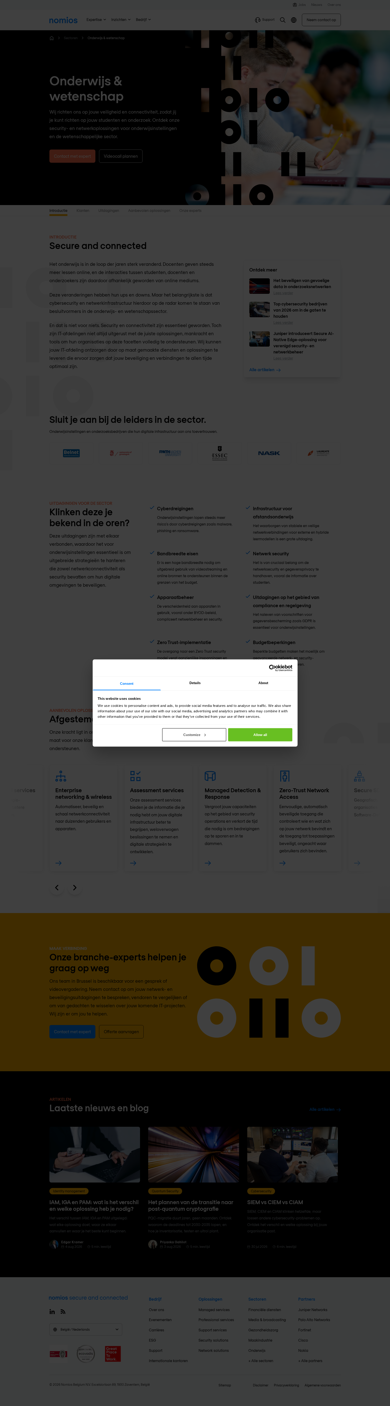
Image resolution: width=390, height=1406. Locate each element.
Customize (191, 734)
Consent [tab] (127, 683)
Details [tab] (195, 683)
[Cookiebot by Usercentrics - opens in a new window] (272, 668)
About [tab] (263, 683)
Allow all (260, 734)
